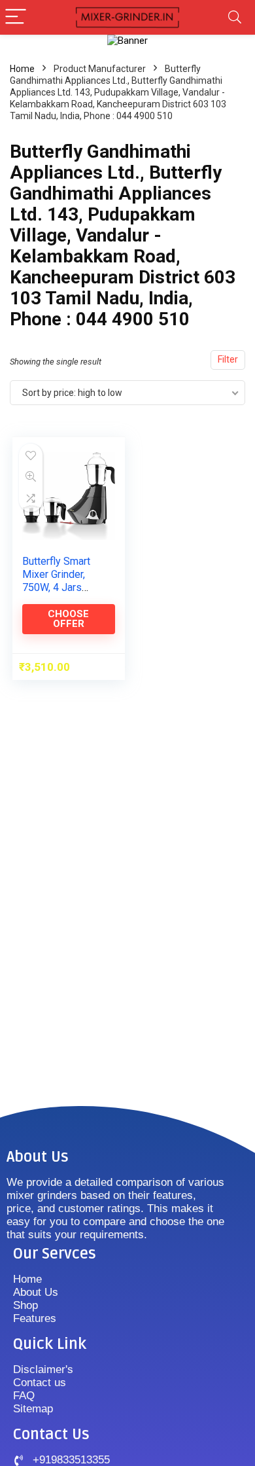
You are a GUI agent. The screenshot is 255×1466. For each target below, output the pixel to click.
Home (22, 68)
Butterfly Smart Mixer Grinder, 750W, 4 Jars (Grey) (56, 581)
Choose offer (68, 619)
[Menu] (15, 17)
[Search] (234, 17)
